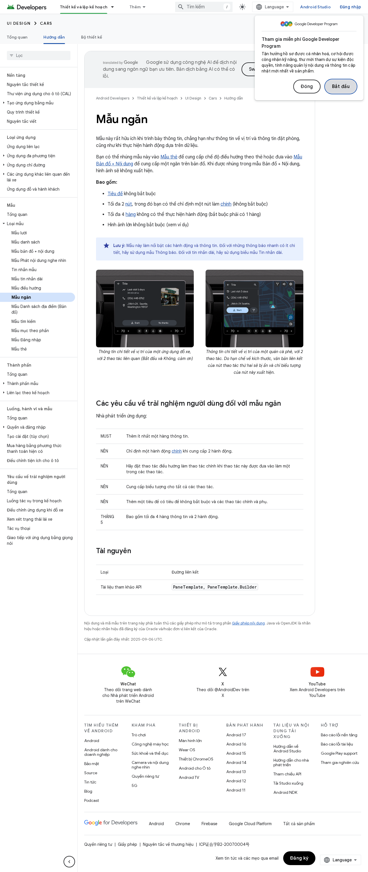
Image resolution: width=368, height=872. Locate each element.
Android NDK (285, 792)
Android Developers (112, 98)
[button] (37, 103)
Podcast (91, 800)
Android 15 (236, 753)
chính (226, 204)
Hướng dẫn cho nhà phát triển (291, 762)
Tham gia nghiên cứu (340, 762)
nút (128, 204)
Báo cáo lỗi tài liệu (337, 744)
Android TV (189, 777)
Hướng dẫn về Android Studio (287, 749)
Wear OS (187, 749)
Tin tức (90, 782)
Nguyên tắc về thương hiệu (168, 844)
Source (90, 772)
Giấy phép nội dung (248, 623)
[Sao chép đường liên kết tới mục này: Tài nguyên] (137, 551)
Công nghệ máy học (150, 744)
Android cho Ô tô (194, 768)
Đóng (307, 86)
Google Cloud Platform (250, 823)
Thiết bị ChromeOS (196, 759)
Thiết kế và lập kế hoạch (83, 6)
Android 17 (236, 734)
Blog (88, 791)
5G (134, 785)
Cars (46, 23)
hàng (131, 214)
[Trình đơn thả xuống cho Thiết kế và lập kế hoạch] (115, 7)
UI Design (19, 23)
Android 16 (236, 744)
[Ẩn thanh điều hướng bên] (69, 861)
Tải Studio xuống (288, 783)
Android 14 (236, 762)
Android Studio (315, 6)
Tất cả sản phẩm (299, 823)
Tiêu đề (115, 194)
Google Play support (339, 753)
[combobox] (204, 7)
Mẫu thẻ (168, 157)
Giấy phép (127, 844)
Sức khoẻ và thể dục (150, 753)
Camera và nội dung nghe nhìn (150, 765)
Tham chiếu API (287, 774)
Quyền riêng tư (145, 776)
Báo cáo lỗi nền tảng (339, 734)
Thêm (135, 6)
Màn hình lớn (190, 740)
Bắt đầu (341, 86)
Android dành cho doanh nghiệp (100, 752)
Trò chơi (139, 734)
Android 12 (236, 780)
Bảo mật (91, 763)
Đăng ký (299, 858)
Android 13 (236, 771)
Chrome (182, 823)
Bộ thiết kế (91, 37)
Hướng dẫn (54, 37)
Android (91, 740)
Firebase (209, 823)
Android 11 (236, 790)
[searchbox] (38, 55)
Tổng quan (17, 37)
